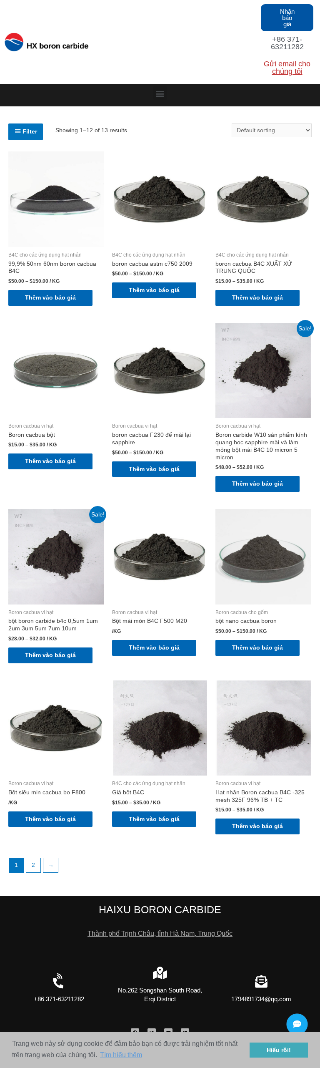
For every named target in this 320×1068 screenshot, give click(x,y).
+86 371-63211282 (287, 43)
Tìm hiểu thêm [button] (121, 1054)
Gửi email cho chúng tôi (287, 68)
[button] (287, 17)
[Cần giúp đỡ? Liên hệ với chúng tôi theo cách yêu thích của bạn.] (297, 1024)
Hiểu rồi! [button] (279, 1050)
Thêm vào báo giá (50, 298)
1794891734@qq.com (261, 999)
